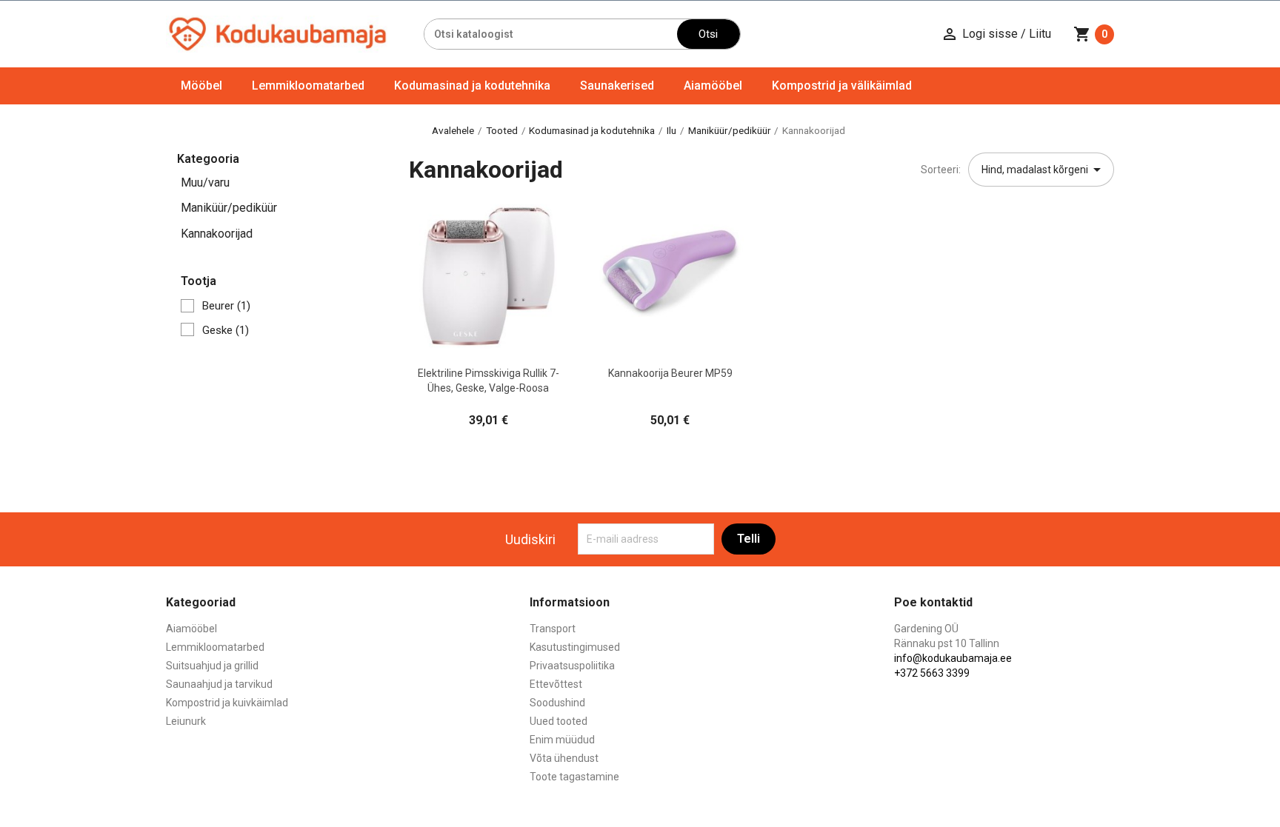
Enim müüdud (562, 740)
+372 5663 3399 (932, 673)
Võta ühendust (564, 758)
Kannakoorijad (217, 234)
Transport (553, 629)
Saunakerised (617, 85)
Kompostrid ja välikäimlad (842, 85)
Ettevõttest (556, 684)
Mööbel (201, 85)
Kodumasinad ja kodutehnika (472, 85)
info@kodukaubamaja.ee (953, 658)
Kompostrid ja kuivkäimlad (227, 703)
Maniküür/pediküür (229, 208)
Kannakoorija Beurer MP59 (670, 373)
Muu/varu (205, 182)
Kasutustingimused (575, 647)
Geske (225, 330)
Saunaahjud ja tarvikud (219, 684)
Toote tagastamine (574, 777)
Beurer (226, 305)
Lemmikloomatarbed (308, 85)
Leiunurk (186, 721)
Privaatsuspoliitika (572, 666)
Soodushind (557, 703)
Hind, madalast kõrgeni (1043, 169)
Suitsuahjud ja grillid (212, 666)
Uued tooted (558, 721)
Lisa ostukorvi (488, 346)
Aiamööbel (713, 85)
